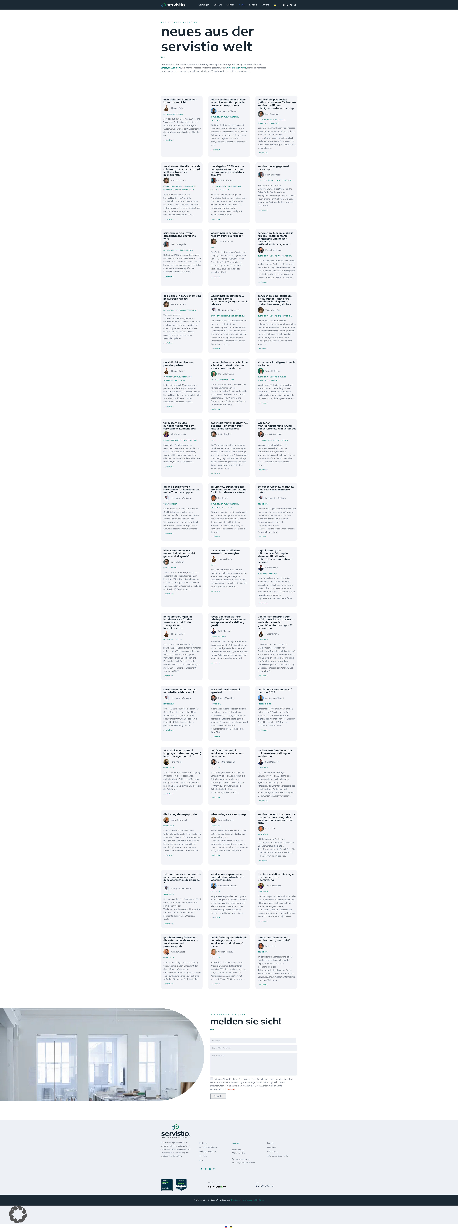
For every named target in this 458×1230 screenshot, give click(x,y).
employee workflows (208, 1147)
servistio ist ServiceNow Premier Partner (178, 364)
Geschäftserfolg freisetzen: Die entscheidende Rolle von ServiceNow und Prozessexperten (180, 941)
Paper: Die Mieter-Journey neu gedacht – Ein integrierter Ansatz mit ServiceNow (229, 425)
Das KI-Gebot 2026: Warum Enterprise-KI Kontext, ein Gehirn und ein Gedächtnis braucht (227, 170)
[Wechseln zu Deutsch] (231, 1227)
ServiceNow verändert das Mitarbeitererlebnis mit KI (179, 691)
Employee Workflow (170, 68)
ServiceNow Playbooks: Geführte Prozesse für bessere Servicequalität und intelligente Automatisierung (277, 104)
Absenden (218, 1096)
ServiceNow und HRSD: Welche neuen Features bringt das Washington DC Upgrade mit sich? (276, 818)
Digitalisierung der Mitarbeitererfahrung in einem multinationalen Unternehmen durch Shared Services (275, 556)
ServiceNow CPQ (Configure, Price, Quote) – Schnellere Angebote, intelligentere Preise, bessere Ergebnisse (275, 300)
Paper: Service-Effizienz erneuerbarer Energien (225, 552)
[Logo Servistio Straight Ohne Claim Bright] (173, 5)
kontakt (270, 1143)
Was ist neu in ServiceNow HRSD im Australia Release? (227, 234)
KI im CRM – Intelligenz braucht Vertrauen (277, 364)
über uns (203, 1156)
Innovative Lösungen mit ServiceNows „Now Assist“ (274, 939)
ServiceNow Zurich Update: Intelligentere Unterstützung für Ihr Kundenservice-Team (229, 489)
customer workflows (207, 1152)
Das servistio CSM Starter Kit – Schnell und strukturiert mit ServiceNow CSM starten (229, 365)
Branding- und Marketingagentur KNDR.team (247, 1200)
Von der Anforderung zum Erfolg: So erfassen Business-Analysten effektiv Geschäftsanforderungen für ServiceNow (276, 622)
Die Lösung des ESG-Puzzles (180, 814)
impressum (271, 1147)
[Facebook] (291, 5)
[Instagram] (295, 5)
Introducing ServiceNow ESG (228, 814)
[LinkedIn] (284, 5)
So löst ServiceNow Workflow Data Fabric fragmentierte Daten (276, 489)
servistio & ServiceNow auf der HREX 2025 (275, 691)
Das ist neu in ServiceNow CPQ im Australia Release (182, 297)
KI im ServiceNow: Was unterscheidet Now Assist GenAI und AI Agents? (179, 553)
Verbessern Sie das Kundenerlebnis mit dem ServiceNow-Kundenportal (179, 425)
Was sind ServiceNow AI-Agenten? (226, 691)
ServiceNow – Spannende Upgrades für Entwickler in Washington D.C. (227, 877)
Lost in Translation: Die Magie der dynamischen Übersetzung (276, 877)
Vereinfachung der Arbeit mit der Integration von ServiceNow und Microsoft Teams (229, 941)
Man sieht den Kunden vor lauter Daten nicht (180, 101)
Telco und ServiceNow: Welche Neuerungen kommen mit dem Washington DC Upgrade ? (182, 878)
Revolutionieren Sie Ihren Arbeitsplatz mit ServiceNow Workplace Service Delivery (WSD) (228, 621)
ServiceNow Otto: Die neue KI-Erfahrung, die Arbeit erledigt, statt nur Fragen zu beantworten (182, 170)
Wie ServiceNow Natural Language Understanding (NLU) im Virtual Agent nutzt (182, 753)
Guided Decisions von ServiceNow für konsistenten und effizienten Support (181, 489)
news (201, 1160)
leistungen (203, 1143)
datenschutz (272, 1152)
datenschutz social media (277, 1156)
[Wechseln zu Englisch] (226, 1227)
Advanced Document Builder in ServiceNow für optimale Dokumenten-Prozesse (228, 102)
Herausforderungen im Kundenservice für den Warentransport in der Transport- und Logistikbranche (177, 622)
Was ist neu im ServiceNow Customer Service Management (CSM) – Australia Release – (229, 300)
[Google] (287, 5)
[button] (210, 5)
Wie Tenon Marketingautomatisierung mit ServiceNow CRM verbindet (277, 425)
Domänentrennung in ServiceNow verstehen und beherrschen (227, 753)
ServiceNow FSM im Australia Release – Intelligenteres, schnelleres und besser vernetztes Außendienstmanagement (275, 238)
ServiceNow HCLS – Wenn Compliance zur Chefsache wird (179, 235)
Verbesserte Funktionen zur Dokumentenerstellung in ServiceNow (275, 753)
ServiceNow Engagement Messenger (273, 167)
